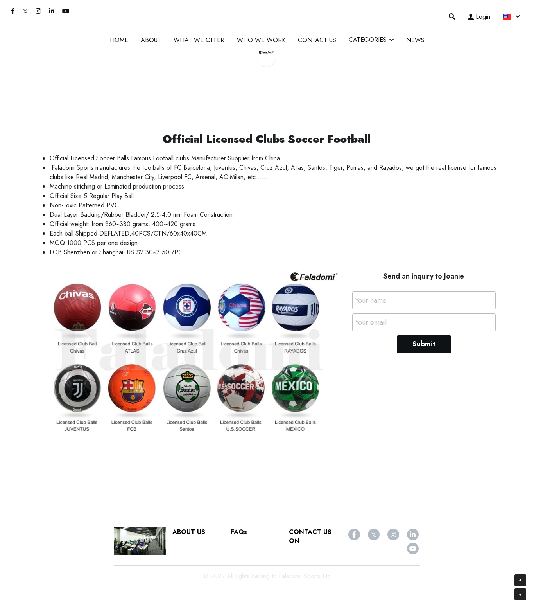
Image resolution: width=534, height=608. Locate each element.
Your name (371, 301)
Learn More (42, 555)
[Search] (452, 16)
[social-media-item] (354, 534)
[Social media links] (13, 11)
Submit (423, 344)
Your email (371, 322)
